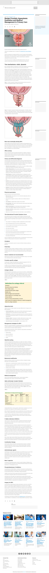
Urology (27, 522)
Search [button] (35, 7)
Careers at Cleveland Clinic (6, 561)
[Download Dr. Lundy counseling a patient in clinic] (30, 534)
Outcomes (33, 562)
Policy (40, 28)
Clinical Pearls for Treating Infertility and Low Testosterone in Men (29, 541)
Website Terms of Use (20, 564)
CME (33, 561)
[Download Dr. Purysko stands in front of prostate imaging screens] (41, 517)
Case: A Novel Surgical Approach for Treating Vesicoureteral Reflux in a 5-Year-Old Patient (30, 524)
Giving (3, 562)
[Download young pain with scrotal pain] (8, 534)
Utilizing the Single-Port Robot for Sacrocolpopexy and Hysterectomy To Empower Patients (41, 542)
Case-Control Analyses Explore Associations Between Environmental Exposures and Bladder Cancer (8, 524)
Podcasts (33, 563)
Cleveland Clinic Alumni (35, 559)
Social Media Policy (20, 562)
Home (3, 559)
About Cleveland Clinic (5, 560)
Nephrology (19, 539)
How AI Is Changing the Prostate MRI (41, 524)
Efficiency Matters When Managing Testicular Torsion (8, 541)
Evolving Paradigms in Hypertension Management (18, 541)
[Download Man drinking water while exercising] (19, 517)
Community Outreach (5, 563)
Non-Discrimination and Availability (22, 567)
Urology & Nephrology (9, 521)
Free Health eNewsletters (6, 566)
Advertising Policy (20, 561)
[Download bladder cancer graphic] (8, 517)
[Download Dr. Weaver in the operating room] (30, 517)
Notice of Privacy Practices (21, 566)
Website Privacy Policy (20, 565)
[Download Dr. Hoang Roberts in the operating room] (41, 534)
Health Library (4, 565)
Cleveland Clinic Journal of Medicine (25, 51)
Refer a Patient (34, 564)
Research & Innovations (6, 564)
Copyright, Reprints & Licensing (21, 563)
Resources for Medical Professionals (7, 567)
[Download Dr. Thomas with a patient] (19, 534)
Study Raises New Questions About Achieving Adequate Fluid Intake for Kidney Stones (18, 524)
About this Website (20, 560)
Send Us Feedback (20, 559)
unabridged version (22, 496)
